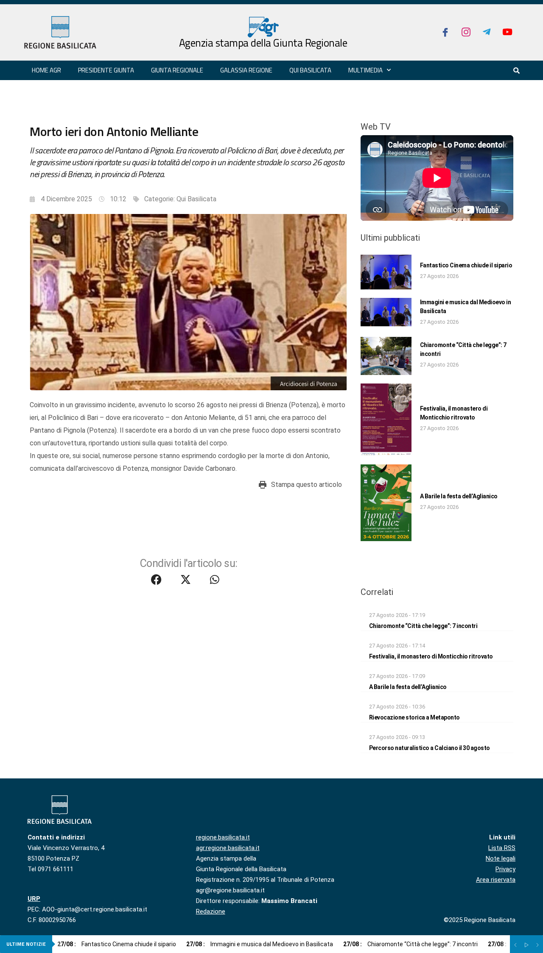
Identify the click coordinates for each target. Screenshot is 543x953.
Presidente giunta (106, 70)
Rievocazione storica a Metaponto (414, 717)
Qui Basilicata (310, 70)
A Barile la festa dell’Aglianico (459, 496)
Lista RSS (501, 848)
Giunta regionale (177, 70)
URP (34, 899)
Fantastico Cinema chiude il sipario (466, 265)
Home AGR (46, 70)
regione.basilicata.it (223, 837)
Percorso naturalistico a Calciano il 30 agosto (429, 748)
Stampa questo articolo (306, 485)
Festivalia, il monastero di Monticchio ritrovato (431, 656)
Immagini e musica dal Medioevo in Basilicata (259, 944)
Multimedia (365, 70)
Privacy (505, 869)
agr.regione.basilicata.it (228, 848)
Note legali (500, 858)
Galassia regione (246, 70)
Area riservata (495, 880)
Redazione (210, 911)
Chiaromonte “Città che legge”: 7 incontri (423, 625)
